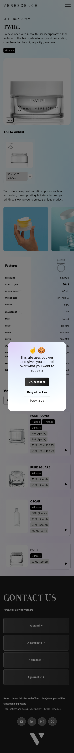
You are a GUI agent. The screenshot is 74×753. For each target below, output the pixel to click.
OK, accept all (37, 382)
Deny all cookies (37, 392)
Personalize (37, 400)
